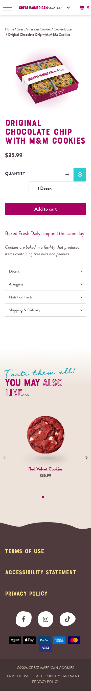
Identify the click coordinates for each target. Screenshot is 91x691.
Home (9, 29)
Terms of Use (24, 552)
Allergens (16, 284)
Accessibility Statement (40, 573)
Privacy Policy (26, 594)
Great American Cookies (34, 29)
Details (14, 271)
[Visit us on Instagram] (46, 619)
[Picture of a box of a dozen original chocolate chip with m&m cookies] (45, 79)
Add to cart (45, 209)
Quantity (15, 173)
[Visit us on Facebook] (24, 619)
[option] (45, 79)
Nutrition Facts (21, 297)
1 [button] (43, 497)
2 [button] (48, 497)
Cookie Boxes (63, 29)
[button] (83, 8)
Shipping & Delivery (24, 310)
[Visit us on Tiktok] (68, 619)
